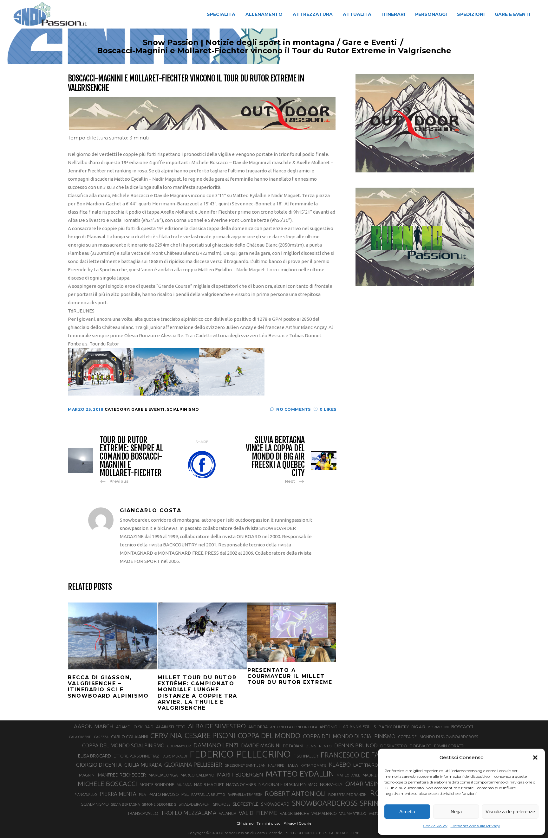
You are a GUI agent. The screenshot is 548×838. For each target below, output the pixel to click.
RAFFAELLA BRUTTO (208, 794)
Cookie (305, 823)
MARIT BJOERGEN (240, 774)
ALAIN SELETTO (171, 726)
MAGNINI (87, 775)
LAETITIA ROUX (368, 765)
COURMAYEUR (179, 746)
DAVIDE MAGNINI (260, 745)
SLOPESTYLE (245, 804)
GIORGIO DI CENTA (99, 765)
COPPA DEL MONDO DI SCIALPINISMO (349, 736)
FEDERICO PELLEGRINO (240, 754)
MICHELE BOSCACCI (107, 783)
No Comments (293, 409)
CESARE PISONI (210, 736)
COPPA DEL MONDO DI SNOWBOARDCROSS (438, 736)
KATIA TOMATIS (313, 765)
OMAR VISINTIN (367, 783)
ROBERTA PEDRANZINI (348, 794)
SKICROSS (221, 804)
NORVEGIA (331, 784)
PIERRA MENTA (118, 794)
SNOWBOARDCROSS (324, 803)
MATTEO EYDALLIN (300, 774)
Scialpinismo (183, 409)
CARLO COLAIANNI (129, 736)
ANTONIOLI (330, 727)
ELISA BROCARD (94, 755)
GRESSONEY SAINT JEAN (245, 765)
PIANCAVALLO (86, 794)
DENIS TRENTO (319, 746)
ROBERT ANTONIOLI (295, 793)
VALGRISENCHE (294, 813)
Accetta (407, 811)
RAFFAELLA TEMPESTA (245, 794)
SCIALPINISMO (95, 804)
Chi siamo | (246, 823)
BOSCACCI (462, 726)
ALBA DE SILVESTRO (217, 726)
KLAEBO (340, 764)
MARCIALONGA (163, 775)
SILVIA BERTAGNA (125, 804)
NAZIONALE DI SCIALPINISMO (287, 784)
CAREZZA (101, 737)
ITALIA (292, 765)
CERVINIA (166, 735)
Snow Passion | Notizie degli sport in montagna (239, 42)
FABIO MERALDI (174, 756)
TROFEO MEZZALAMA (188, 812)
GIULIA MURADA (143, 765)
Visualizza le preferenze (510, 811)
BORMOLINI (438, 727)
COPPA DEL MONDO (269, 735)
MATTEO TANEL (348, 775)
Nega (456, 811)
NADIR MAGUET (209, 784)
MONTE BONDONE (157, 784)
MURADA (184, 785)
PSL (185, 794)
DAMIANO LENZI (215, 745)
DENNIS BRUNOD (356, 745)
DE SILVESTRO (393, 745)
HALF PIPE (276, 765)
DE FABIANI (293, 746)
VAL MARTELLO (352, 813)
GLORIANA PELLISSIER (193, 764)
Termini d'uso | (270, 823)
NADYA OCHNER (241, 784)
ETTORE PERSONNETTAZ (136, 756)
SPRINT (371, 803)
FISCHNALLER (305, 756)
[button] (535, 757)
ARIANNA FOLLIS (359, 726)
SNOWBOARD (275, 804)
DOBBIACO (421, 746)
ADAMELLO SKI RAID (134, 727)
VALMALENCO (324, 813)
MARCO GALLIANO (197, 775)
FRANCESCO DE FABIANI (359, 755)
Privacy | (291, 823)
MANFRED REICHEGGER (122, 774)
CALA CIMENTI (80, 737)
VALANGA (227, 813)
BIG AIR (418, 726)
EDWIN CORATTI (449, 746)
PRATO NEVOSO (163, 794)
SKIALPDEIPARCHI (195, 804)
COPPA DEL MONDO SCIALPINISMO (123, 745)
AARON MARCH (94, 726)
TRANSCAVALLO (142, 813)
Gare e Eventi (369, 42)
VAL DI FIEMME (258, 813)
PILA (142, 794)
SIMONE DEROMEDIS (159, 804)
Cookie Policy (435, 825)
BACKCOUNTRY (394, 726)
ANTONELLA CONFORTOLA (293, 727)
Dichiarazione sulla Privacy (475, 825)
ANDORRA (258, 727)
